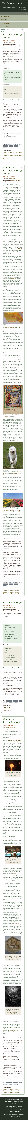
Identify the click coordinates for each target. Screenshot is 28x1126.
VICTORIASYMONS (9, 40)
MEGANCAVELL (8, 605)
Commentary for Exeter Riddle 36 (11, 593)
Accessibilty (17, 1116)
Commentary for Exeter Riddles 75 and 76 (12, 170)
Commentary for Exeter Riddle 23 (11, 592)
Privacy (6, 1114)
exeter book (15, 144)
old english (5, 145)
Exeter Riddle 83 (16, 729)
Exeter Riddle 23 (7, 709)
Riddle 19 (20, 248)
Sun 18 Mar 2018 (10, 42)
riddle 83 (16, 1084)
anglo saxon (9, 144)
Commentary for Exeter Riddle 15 (11, 1091)
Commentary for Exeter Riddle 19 (11, 590)
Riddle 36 (5, 277)
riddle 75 (16, 145)
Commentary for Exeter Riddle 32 (11, 1092)
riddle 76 (5, 147)
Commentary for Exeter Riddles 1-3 (11, 1089)
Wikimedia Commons (9, 327)
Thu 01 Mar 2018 (10, 727)
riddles (20, 144)
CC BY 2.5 (14, 959)
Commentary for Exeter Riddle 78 (11, 610)
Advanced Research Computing (12, 1109)
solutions (11, 145)
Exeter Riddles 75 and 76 (12, 36)
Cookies (11, 1116)
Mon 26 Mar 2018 (10, 178)
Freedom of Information (18, 1114)
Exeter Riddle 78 (12, 602)
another (7, 49)
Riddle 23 (13, 278)
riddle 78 (16, 702)
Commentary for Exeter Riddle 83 (12, 721)
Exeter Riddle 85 (7, 710)
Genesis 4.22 (16, 923)
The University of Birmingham (13, 1111)
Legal (10, 1114)
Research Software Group (12, 1108)
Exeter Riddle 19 (7, 158)
